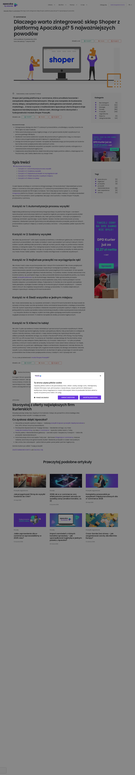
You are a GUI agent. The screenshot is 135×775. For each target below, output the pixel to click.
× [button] (100, 375)
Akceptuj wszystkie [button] (90, 397)
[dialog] (67, 387)
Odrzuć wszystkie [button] (68, 397)
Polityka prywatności (68, 392)
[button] (41, 398)
